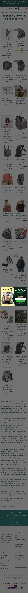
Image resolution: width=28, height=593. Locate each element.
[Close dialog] (26, 288)
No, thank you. (20, 302)
